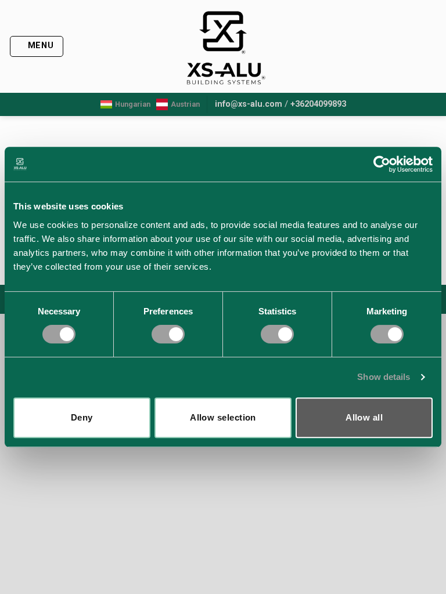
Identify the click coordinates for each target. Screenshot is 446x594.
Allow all (364, 417)
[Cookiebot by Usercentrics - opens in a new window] (382, 164)
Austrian (185, 104)
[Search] (432, 46)
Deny (82, 417)
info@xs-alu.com (248, 104)
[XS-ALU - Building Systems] (223, 46)
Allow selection (223, 417)
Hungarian (132, 104)
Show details (383, 377)
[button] (36, 46)
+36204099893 (318, 104)
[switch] (168, 334)
